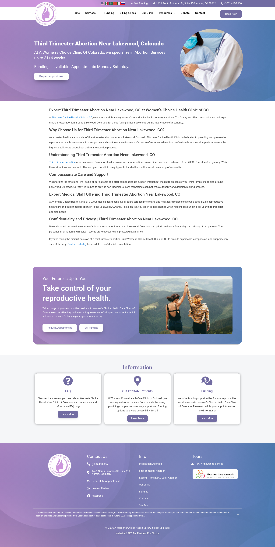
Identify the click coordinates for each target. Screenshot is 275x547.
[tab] (137, 514)
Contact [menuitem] (200, 12)
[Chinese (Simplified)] (115, 3)
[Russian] (123, 3)
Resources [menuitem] (165, 12)
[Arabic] (111, 3)
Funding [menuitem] (109, 12)
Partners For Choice (148, 533)
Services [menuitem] (90, 12)
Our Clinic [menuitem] (147, 12)
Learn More (68, 414)
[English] (103, 3)
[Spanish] (107, 3)
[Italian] (119, 3)
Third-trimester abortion (62, 162)
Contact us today (77, 244)
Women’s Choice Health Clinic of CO (72, 117)
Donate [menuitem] (185, 12)
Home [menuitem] (76, 12)
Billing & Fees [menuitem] (128, 12)
